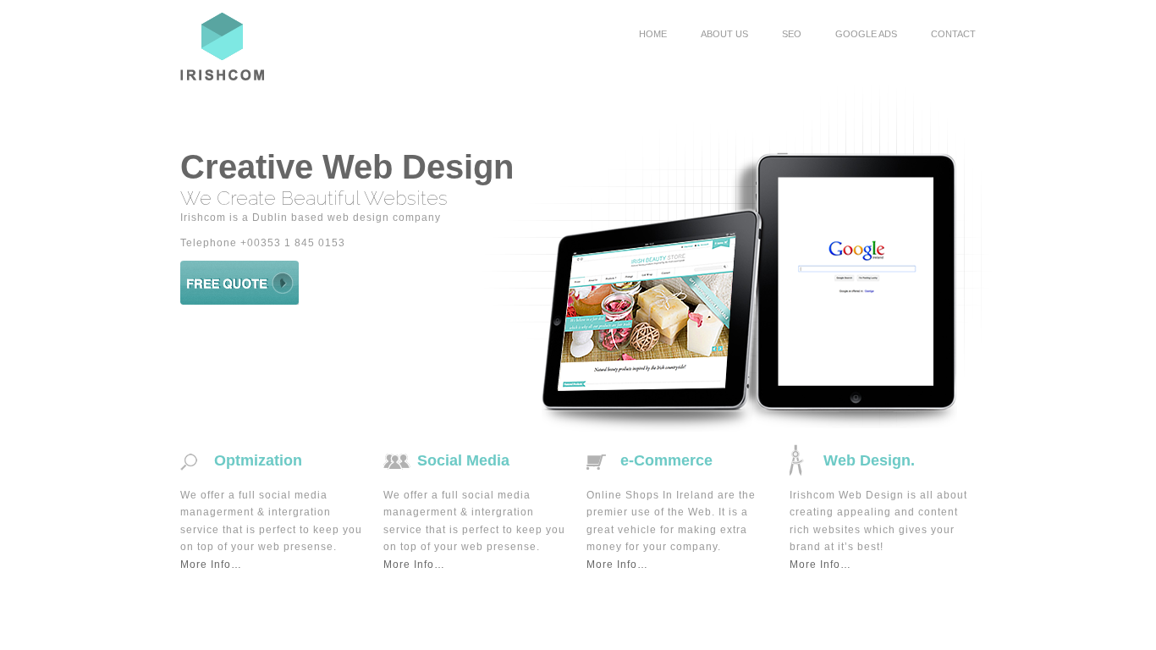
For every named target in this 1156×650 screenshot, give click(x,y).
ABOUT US (724, 34)
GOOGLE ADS (866, 34)
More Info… (211, 564)
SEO (791, 34)
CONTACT (953, 34)
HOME (653, 34)
